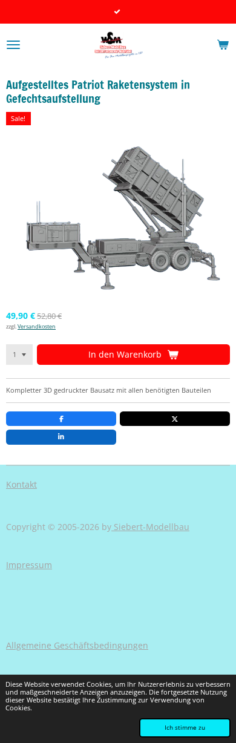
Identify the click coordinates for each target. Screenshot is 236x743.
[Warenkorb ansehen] (222, 45)
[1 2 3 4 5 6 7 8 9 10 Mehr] (19, 354)
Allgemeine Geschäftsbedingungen (77, 645)
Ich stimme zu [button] (185, 727)
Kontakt (21, 484)
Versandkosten (37, 326)
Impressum (29, 565)
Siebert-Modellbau (150, 526)
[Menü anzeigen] (13, 45)
